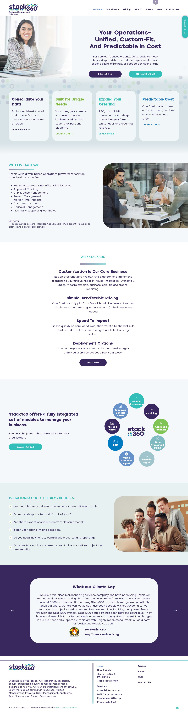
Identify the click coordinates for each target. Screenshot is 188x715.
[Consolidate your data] (29, 116)
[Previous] (13, 611)
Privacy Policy (36, 708)
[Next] (175, 611)
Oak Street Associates (66, 708)
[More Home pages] (101, 9)
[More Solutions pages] (118, 9)
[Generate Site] (155, 2)
